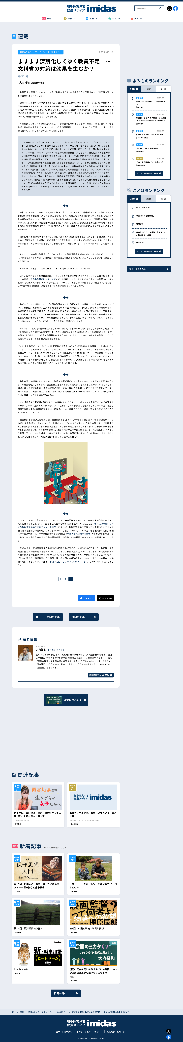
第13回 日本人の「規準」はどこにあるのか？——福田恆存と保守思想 (36, 885)
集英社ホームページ (116, 1031)
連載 (22, 1012)
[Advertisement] (38, 738)
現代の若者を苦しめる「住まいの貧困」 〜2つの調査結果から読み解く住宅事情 (93, 971)
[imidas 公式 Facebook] (175, 8)
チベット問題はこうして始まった (150, 162)
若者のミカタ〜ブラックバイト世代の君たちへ (40, 52)
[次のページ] (70, 579)
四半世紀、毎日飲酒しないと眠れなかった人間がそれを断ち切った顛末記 (37, 814)
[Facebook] (168, 1037)
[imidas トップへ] (91, 8)
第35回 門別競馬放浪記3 (28, 928)
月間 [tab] (163, 88)
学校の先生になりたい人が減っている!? (69, 561)
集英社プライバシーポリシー (89, 1031)
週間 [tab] (148, 88)
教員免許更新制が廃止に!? (43, 279)
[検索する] (160, 8)
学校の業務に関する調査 (78, 533)
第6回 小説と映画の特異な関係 (87, 928)
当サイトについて (64, 1031)
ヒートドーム (21, 969)
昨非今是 (140, 242)
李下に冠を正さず (143, 207)
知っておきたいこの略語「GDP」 (150, 134)
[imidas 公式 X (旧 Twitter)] (169, 8)
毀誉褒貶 (140, 224)
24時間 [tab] (134, 88)
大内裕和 (24, 82)
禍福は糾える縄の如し (145, 215)
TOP (14, 1012)
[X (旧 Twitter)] (168, 1031)
